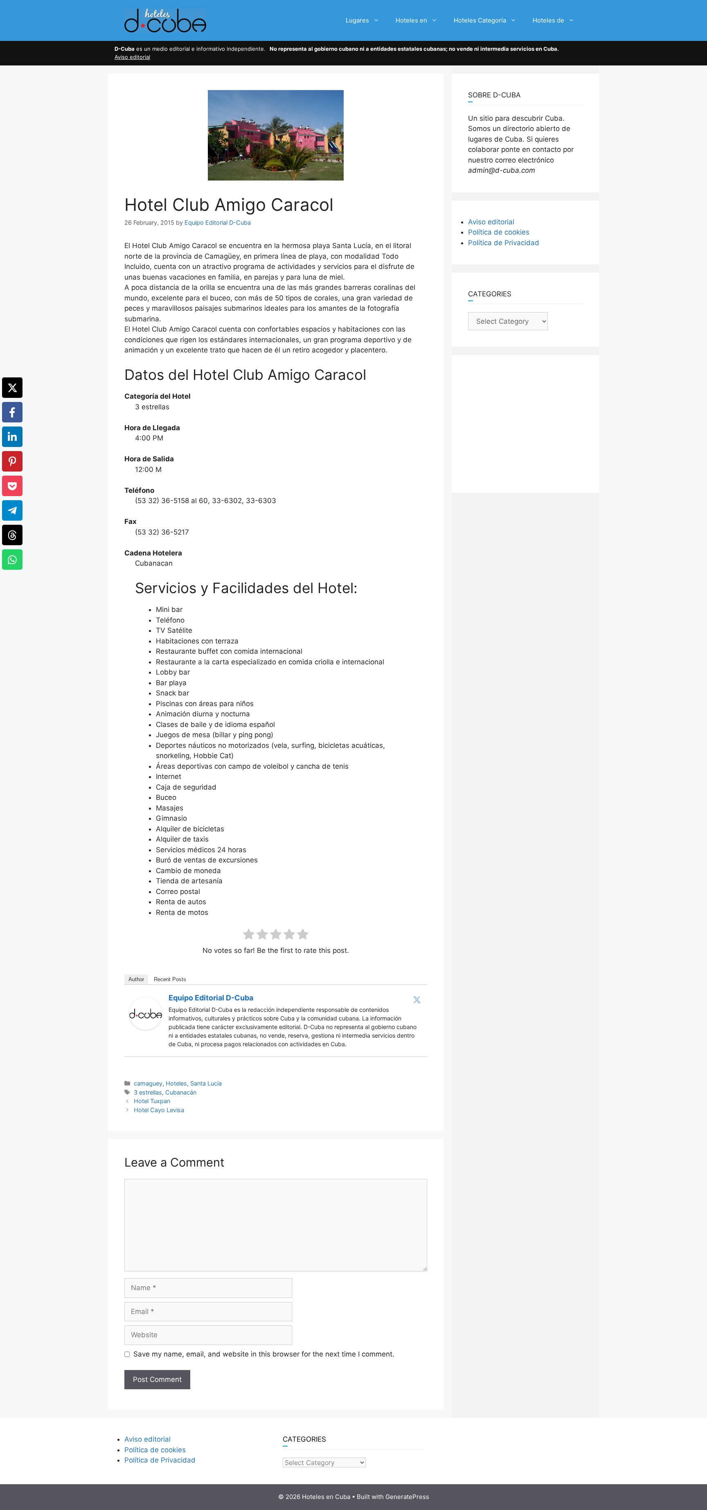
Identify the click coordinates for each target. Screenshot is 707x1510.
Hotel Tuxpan (152, 1100)
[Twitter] (417, 999)
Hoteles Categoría (480, 20)
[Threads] (12, 535)
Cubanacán (180, 1092)
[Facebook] (12, 412)
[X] (12, 387)
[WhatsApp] (12, 559)
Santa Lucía (206, 1083)
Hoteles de (548, 20)
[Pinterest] (12, 461)
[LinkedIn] (12, 437)
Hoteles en (411, 20)
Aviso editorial (132, 57)
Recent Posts (170, 979)
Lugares (357, 20)
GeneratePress (407, 1497)
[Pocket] (12, 486)
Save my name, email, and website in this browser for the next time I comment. (263, 1354)
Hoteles (176, 1083)
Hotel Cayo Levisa (159, 1109)
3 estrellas (148, 1092)
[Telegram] (12, 510)
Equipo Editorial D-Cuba (211, 997)
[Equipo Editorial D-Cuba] (145, 1027)
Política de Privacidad (503, 243)
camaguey (148, 1083)
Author (136, 979)
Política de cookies (498, 232)
